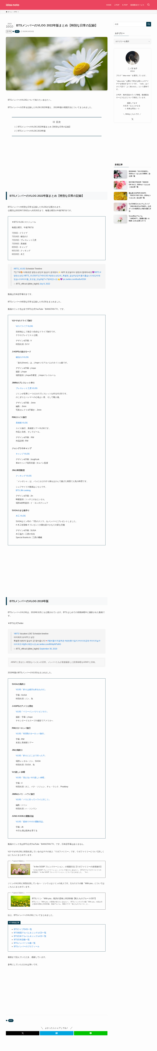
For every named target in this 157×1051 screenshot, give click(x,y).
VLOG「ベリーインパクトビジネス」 (32, 712)
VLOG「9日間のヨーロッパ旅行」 (31, 734)
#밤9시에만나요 (29, 644)
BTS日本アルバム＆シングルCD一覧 (30, 936)
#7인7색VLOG (42, 276)
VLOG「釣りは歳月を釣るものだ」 (31, 689)
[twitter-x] (132, 119)
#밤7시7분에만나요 (49, 279)
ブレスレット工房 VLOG (26, 388)
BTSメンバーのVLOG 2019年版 (32, 131)
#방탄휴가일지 (71, 641)
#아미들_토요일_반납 (31, 279)
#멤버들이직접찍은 (56, 641)
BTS (17, 31)
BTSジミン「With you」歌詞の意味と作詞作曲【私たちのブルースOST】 (64, 898)
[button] (22, 1033)
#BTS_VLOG (19, 269)
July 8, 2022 (44, 284)
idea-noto (12, 4)
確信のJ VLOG (22, 357)
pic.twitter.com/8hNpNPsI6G (49, 644)
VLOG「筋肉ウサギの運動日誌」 (30, 822)
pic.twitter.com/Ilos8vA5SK (74, 279)
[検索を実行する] (148, 24)
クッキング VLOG (24, 476)
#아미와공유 (83, 641)
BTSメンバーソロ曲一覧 (24, 943)
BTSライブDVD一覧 (23, 929)
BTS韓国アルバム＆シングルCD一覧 (30, 933)
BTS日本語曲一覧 (22, 940)
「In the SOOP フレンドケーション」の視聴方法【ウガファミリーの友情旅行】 (67, 867)
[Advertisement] (52, 162)
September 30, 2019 (48, 649)
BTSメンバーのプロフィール (26, 946)
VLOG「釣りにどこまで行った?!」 (31, 756)
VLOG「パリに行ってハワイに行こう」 (33, 799)
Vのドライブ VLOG (24, 326)
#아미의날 (94, 641)
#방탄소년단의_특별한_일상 (61, 276)
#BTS (96, 272)
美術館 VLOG (22, 423)
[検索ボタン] (148, 5)
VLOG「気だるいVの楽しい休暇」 (31, 777)
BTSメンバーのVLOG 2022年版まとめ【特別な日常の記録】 (44, 127)
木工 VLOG (21, 516)
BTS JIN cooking (23, 490)
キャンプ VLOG (23, 454)
